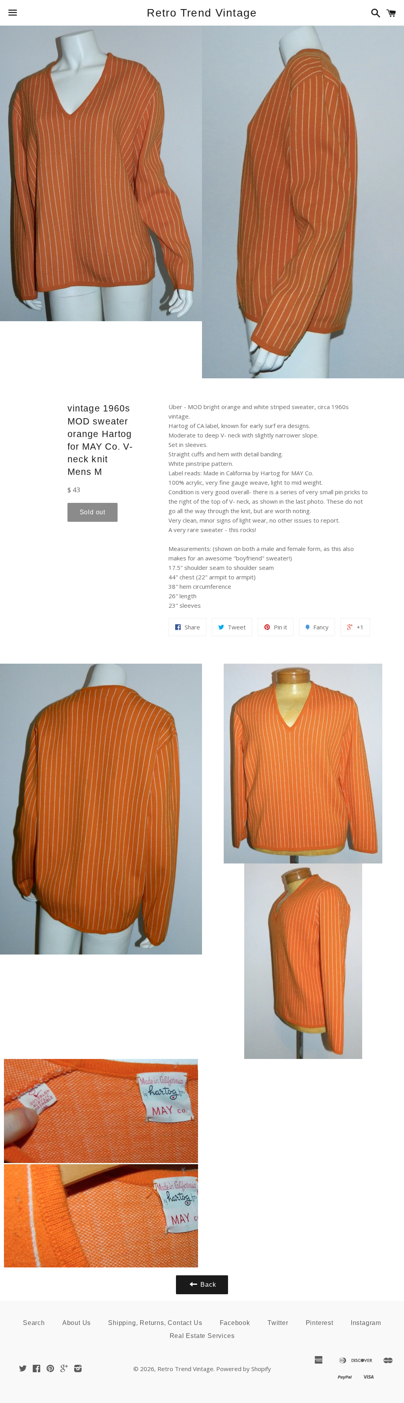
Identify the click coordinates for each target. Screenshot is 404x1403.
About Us (76, 1322)
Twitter (277, 1322)
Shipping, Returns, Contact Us (155, 1322)
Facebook (235, 1322)
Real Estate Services (202, 1335)
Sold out (92, 512)
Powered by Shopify (243, 1369)
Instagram (366, 1322)
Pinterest (319, 1322)
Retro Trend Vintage (202, 13)
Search (34, 1322)
